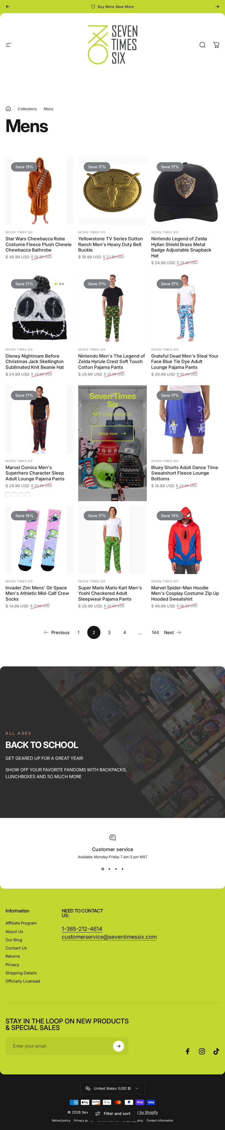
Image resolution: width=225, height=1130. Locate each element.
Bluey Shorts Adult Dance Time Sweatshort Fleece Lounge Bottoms (184, 473)
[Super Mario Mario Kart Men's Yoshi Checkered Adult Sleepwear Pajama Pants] (112, 540)
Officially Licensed (22, 981)
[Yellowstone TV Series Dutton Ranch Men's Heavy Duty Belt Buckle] (112, 191)
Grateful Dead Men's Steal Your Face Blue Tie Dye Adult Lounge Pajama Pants (184, 361)
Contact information (160, 1120)
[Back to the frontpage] (8, 109)
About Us (14, 931)
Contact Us (16, 948)
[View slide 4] (122, 869)
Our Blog (13, 939)
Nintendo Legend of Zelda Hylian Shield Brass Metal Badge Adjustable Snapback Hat (181, 247)
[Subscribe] (118, 1046)
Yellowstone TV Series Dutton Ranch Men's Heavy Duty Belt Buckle (110, 244)
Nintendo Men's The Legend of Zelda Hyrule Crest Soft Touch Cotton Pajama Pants (111, 361)
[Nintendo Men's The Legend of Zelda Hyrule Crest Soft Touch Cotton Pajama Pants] (112, 308)
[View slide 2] (109, 869)
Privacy (12, 964)
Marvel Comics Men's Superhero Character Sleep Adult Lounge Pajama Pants (34, 473)
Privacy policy (83, 1120)
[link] (109, 937)
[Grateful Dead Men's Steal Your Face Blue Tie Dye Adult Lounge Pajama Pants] (185, 308)
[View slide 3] (116, 869)
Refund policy (61, 1120)
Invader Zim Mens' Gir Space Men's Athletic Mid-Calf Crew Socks (37, 593)
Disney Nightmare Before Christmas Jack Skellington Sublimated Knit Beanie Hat (34, 361)
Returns (12, 956)
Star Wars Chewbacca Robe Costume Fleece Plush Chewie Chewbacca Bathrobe (38, 244)
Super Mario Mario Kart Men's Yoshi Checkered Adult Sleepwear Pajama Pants (110, 593)
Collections (27, 109)
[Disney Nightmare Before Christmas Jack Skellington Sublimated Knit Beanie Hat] (39, 308)
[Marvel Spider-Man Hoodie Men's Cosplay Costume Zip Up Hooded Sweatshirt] (185, 540)
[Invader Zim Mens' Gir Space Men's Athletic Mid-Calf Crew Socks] (39, 540)
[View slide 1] (102, 869)
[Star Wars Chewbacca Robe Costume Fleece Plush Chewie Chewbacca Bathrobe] (39, 191)
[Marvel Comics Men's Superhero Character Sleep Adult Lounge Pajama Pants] (39, 419)
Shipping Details (21, 973)
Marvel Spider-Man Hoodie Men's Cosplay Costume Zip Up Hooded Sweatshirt (185, 593)
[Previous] (8, 6)
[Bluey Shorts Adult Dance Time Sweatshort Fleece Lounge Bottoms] (185, 419)
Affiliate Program (21, 923)
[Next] (217, 6)
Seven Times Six (19, 232)
